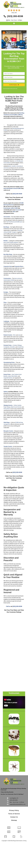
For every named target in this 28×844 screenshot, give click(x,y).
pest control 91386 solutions (11, 242)
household (18, 209)
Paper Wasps (7, 407)
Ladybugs (6, 321)
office (14, 211)
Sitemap (14, 820)
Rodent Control (8, 335)
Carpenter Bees (19, 266)
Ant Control (7, 216)
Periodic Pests (7, 345)
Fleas (5, 302)
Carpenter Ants (8, 266)
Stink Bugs (7, 422)
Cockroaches (7, 278)
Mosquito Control (8, 431)
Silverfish (12, 347)
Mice (14, 335)
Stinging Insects (8, 405)
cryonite (14, 166)
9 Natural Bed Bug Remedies (7, 792)
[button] (14, 23)
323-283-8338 (15, 68)
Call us (8, 606)
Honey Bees (7, 408)
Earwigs (6, 292)
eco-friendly (18, 161)
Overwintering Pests (9, 362)
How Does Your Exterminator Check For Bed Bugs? (12, 794)
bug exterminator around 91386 (12, 188)
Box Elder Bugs (8, 254)
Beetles (6, 240)
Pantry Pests (7, 374)
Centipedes (6, 347)
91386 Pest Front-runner (14, 102)
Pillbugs (19, 345)
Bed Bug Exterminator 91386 (14, 106)
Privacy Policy (14, 810)
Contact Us (14, 817)
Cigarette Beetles (8, 377)
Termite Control (8, 446)
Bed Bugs (6, 227)
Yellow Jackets (17, 405)
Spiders (6, 391)
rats (19, 335)
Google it (14, 232)
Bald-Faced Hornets (16, 407)
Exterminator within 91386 (11, 208)
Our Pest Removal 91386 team (14, 221)
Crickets (15, 345)
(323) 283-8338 (17, 193)
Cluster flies (21, 347)
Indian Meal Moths (12, 376)
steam (9, 166)
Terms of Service (14, 813)
